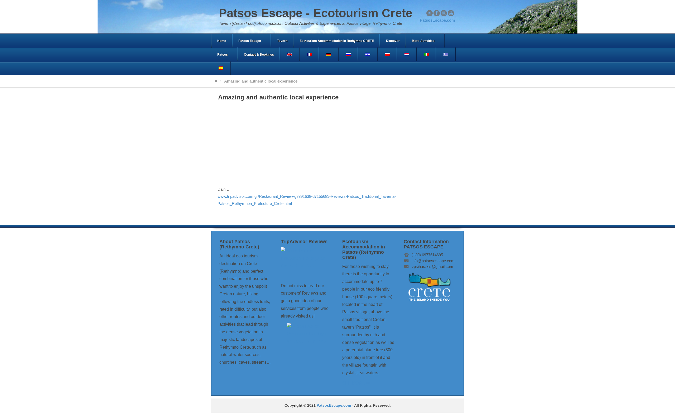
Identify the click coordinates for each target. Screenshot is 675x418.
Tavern (282, 40)
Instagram (444, 13)
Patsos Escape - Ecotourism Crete (315, 13)
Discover (393, 40)
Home (221, 40)
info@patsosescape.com (433, 260)
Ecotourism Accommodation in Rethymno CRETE (337, 40)
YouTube (451, 13)
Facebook (436, 13)
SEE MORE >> (356, 383)
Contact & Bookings (259, 54)
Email (429, 13)
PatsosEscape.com (334, 405)
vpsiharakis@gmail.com (432, 266)
